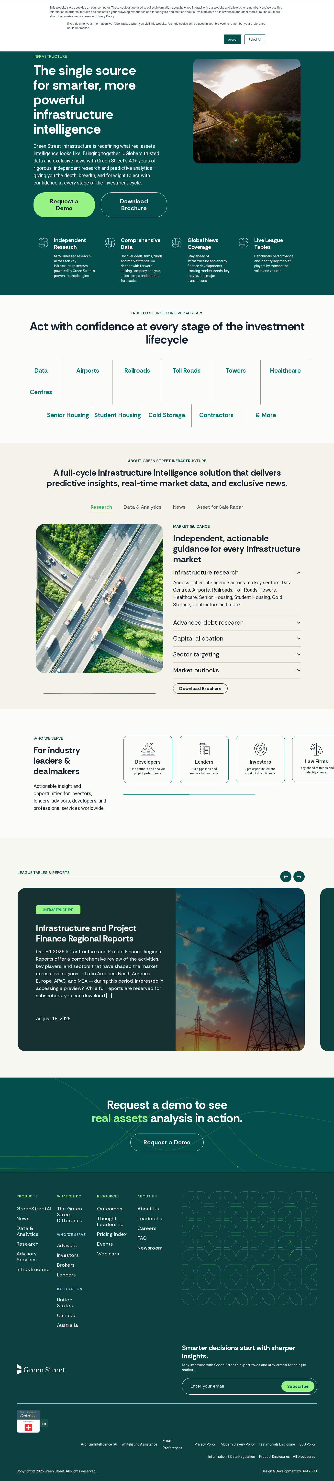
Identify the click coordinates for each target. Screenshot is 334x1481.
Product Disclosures (274, 1456)
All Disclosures (304, 1456)
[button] (285, 876)
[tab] (44, 871)
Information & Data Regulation (231, 1456)
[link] (167, 609)
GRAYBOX (309, 1471)
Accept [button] (232, 39)
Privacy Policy (205, 1444)
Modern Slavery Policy (238, 1444)
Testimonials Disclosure (277, 1444)
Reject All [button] (254, 39)
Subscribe (298, 1386)
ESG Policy (308, 1444)
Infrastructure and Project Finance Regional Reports (86, 933)
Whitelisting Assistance (139, 1444)
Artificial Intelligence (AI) (99, 1444)
